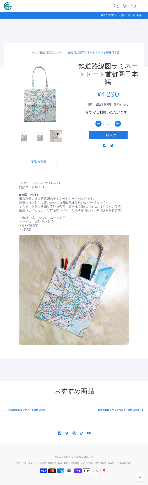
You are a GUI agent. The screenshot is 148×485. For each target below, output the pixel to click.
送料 (98, 104)
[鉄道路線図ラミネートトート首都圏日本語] (24, 136)
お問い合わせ (100, 463)
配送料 (66, 463)
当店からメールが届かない (119, 463)
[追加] (118, 124)
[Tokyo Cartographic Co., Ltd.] (8, 6)
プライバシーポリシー (26, 463)
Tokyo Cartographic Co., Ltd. (78, 456)
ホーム (33, 52)
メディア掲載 (86, 463)
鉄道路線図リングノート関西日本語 (26, 409)
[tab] (38, 162)
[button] (116, 6)
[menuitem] (116, 6)
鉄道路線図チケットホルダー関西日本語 (119, 409)
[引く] (98, 124)
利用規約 (75, 463)
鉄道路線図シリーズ (52, 52)
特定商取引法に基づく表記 (50, 463)
